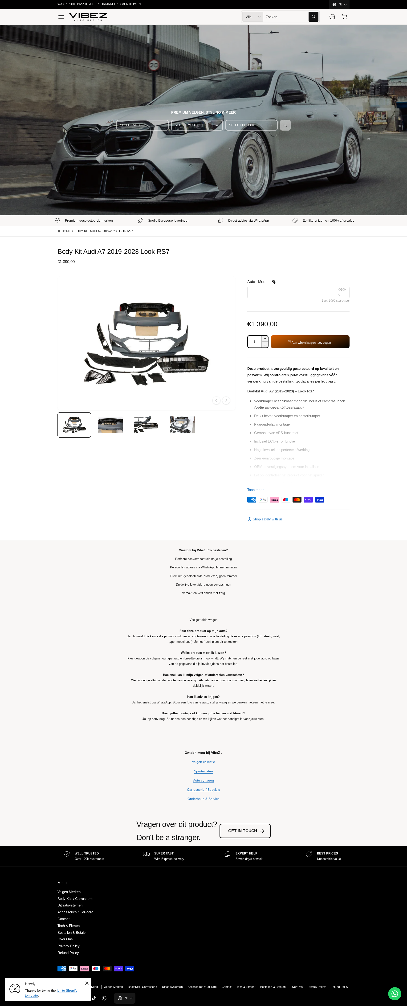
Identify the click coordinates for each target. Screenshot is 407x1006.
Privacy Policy (68, 946)
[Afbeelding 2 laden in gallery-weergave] (110, 425)
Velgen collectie (203, 762)
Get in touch (242, 831)
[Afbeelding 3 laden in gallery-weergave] (146, 425)
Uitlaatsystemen (69, 905)
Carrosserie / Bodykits (203, 789)
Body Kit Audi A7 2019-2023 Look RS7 (103, 231)
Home (66, 231)
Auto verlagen (203, 780)
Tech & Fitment (69, 926)
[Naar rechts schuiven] (226, 400)
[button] (61, 17)
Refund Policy (68, 953)
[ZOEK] (285, 125)
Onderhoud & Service (203, 799)
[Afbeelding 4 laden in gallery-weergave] (182, 425)
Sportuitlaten (203, 771)
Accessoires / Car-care (75, 912)
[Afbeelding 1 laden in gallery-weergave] (74, 425)
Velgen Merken (69, 892)
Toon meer (255, 490)
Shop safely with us (268, 519)
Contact (63, 919)
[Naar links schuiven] (216, 400)
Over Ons (65, 939)
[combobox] (292, 17)
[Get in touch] (332, 17)
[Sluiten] (87, 983)
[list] (203, 856)
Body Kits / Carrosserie (75, 899)
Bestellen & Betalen (72, 932)
